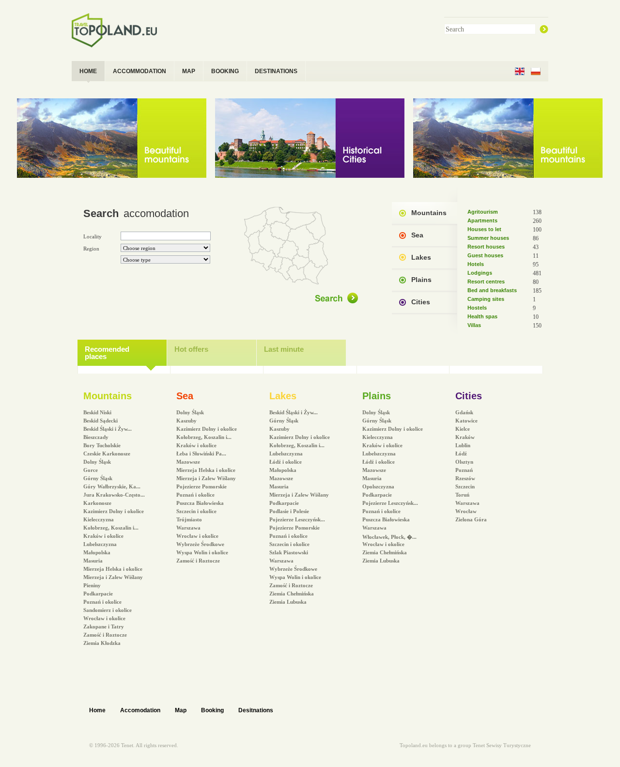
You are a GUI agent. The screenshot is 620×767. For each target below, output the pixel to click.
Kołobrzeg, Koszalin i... (111, 528)
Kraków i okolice (103, 536)
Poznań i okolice (102, 602)
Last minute (284, 349)
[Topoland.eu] (118, 30)
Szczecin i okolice (196, 511)
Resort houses (486, 247)
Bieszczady (95, 437)
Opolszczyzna (378, 486)
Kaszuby (186, 420)
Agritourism (482, 212)
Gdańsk (464, 412)
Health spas (482, 316)
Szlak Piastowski (288, 552)
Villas (474, 325)
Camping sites (485, 299)
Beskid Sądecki (100, 420)
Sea (417, 235)
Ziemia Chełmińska (291, 593)
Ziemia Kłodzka (102, 643)
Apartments (482, 220)
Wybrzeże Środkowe (200, 544)
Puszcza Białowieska (200, 503)
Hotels (475, 264)
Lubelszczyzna (100, 544)
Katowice (466, 420)
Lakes (421, 257)
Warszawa (188, 528)
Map (180, 710)
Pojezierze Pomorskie (201, 486)
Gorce (90, 470)
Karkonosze (97, 503)
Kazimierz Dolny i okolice (113, 511)
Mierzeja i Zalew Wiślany (113, 577)
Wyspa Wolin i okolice (202, 552)
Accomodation (140, 710)
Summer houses (488, 238)
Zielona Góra (471, 519)
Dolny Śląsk (97, 462)
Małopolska (96, 552)
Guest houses (485, 255)
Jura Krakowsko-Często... (114, 495)
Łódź (461, 453)
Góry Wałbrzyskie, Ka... (111, 486)
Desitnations (255, 710)
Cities (420, 302)
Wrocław (466, 511)
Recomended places (107, 352)
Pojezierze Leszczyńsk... (297, 519)
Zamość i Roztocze (105, 635)
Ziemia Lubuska (288, 602)
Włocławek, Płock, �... (389, 537)
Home (97, 710)
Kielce (462, 429)
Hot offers (191, 349)
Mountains (429, 213)
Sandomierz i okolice (107, 610)
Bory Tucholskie (102, 445)
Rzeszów (465, 478)
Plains (421, 279)
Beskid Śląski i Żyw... (107, 429)
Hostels (477, 308)
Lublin (462, 445)
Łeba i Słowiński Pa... (201, 453)
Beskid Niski (97, 412)
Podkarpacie (98, 593)
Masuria (93, 561)
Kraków (465, 437)
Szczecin (465, 486)
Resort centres (486, 281)
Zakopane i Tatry (103, 626)
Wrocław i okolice (104, 618)
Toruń (462, 495)
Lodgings (479, 273)
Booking (212, 710)
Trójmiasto (189, 519)
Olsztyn (464, 462)
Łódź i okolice (285, 462)
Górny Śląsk (97, 478)
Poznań (464, 470)
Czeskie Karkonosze (106, 453)
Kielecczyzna (98, 519)
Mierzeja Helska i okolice (112, 569)
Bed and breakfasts (492, 290)
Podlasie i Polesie (289, 511)
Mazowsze (188, 462)
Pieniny (92, 585)
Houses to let (484, 229)
